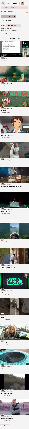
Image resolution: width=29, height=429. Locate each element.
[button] (19, 25)
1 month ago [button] (3, 243)
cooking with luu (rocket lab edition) (11, 186)
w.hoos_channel (8, 83)
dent (2, 318)
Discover (11, 11)
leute (2, 368)
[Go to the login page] (22, 3)
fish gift (3, 85)
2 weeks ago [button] (3, 62)
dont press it (4, 110)
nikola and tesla (5, 161)
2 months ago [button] (4, 344)
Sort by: (3, 25)
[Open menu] (26, 3)
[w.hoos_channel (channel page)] (2, 82)
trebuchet (4, 242)
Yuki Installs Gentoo (7, 136)
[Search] (3, 7)
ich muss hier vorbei (6, 343)
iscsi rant (3, 60)
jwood (5, 58)
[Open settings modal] (8, 3)
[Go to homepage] (3, 3)
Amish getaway (5, 211)
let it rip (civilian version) (8, 267)
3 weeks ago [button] (3, 163)
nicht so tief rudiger (6, 393)
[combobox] (12, 25)
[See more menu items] (27, 12)
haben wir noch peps (7, 418)
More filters (8, 33)
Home (3, 11)
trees (2, 292)
